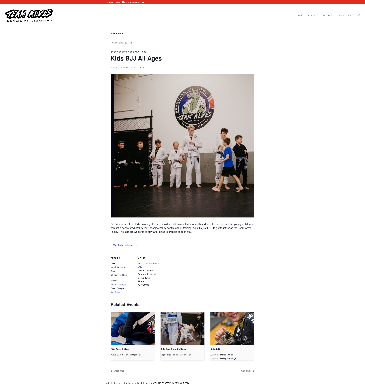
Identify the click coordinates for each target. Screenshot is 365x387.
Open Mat (118, 370)
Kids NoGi (215, 348)
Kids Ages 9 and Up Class (173, 348)
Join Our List (347, 15)
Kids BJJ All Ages (118, 284)
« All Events (117, 33)
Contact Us (329, 15)
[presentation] (133, 328)
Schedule (312, 15)
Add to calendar (125, 245)
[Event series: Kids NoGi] (235, 359)
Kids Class (115, 292)
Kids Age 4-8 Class (120, 348)
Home (300, 15)
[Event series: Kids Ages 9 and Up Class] (190, 354)
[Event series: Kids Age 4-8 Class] (140, 354)
